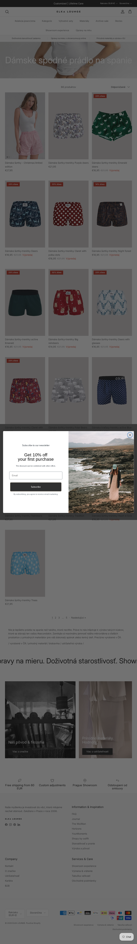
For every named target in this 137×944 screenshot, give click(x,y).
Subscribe (36, 487)
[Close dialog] (130, 435)
